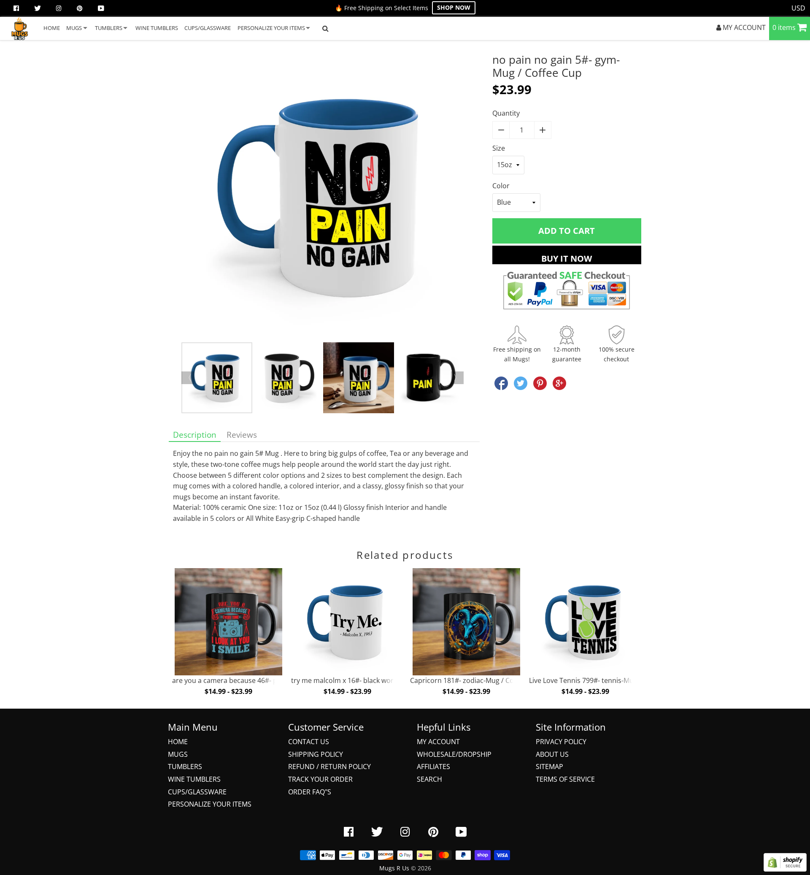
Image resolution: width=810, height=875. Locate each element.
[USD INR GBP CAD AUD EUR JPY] (798, 8)
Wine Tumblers (194, 779)
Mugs (178, 754)
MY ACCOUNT (743, 27)
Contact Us (308, 741)
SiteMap (549, 766)
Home (178, 741)
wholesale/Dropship (454, 754)
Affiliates (433, 766)
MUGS (74, 28)
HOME (51, 28)
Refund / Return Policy (329, 766)
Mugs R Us (394, 868)
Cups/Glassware (197, 791)
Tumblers (185, 766)
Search (429, 779)
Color (501, 185)
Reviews (242, 434)
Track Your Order (320, 779)
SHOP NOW (453, 7)
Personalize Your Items (209, 804)
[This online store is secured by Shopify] (785, 869)
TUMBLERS (108, 28)
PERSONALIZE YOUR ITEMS (271, 28)
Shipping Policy (315, 754)
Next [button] (457, 377)
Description (194, 434)
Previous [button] (187, 377)
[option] (324, 197)
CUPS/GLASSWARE (207, 28)
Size (498, 148)
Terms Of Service (565, 779)
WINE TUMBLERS (156, 28)
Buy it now (566, 258)
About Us (552, 754)
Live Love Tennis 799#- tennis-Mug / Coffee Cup (603, 680)
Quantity (506, 113)
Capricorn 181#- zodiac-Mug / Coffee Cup (475, 680)
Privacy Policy (561, 741)
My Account (438, 741)
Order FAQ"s (309, 791)
